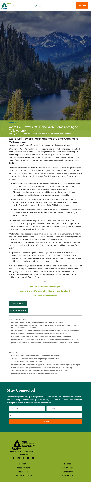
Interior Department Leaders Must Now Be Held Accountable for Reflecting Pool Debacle (45, 330)
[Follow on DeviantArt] (33, 458)
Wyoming (54, 134)
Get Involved (67, 468)
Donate (82, 5)
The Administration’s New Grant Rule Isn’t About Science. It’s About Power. (40, 371)
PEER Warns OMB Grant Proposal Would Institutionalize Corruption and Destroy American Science (45, 343)
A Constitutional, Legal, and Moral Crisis (26, 362)
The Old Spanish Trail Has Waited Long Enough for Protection (35, 359)
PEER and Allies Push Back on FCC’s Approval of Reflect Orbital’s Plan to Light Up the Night (45, 365)
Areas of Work (23, 468)
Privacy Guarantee (23, 475)
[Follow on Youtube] (28, 458)
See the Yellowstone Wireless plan (45, 286)
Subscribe (19, 310)
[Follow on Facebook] (14, 458)
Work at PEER (67, 475)
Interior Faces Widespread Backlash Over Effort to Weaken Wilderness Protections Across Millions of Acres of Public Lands (45, 326)
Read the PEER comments (45, 295)
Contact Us (68, 472)
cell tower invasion (36, 134)
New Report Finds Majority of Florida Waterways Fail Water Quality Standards (41, 336)
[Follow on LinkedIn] (23, 458)
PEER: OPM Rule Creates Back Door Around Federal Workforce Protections (39, 333)
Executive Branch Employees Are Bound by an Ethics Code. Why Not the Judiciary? (42, 368)
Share (19, 303)
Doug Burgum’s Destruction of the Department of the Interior (35, 356)
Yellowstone (65, 134)
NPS (48, 134)
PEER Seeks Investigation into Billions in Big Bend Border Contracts (37, 322)
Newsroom (23, 472)
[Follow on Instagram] (19, 458)
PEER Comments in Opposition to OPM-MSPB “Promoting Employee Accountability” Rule (44, 339)
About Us (23, 464)
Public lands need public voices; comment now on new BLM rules (35, 374)
